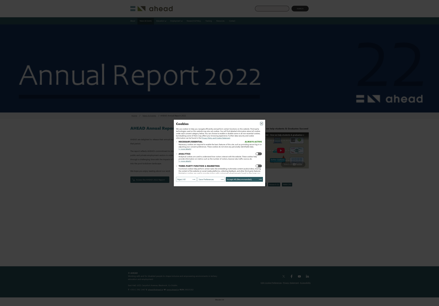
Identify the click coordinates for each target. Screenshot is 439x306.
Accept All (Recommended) (239, 179)
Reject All (181, 179)
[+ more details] (185, 149)
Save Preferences (206, 179)
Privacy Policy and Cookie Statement (216, 138)
